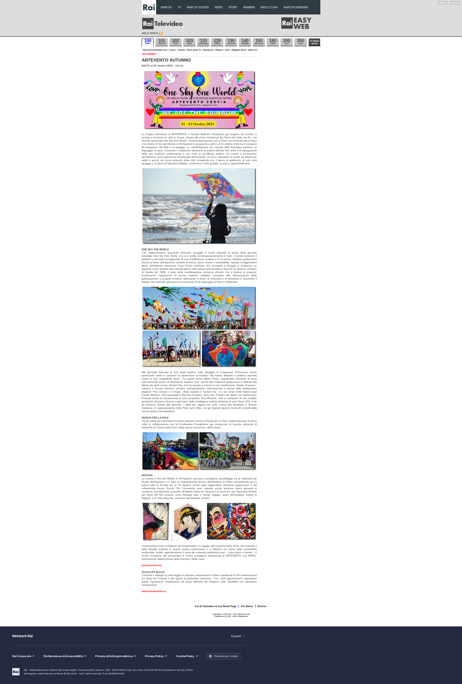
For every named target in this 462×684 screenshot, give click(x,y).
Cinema (181, 50)
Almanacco (208, 50)
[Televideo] (164, 24)
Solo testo (150, 33)
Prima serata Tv (194, 50)
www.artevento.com (152, 565)
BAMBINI (249, 7)
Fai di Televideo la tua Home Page (216, 606)
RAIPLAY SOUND (198, 7)
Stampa (443, 3)
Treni (227, 50)
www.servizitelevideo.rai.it (154, 50)
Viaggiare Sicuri (238, 50)
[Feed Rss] (161, 33)
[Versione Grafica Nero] (314, 42)
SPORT (232, 7)
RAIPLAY (166, 7)
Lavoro (172, 50)
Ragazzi (219, 50)
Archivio (455, 3)
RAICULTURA (269, 7)
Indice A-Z (253, 50)
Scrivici (261, 606)
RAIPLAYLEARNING (296, 7)
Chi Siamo (247, 606)
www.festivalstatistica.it (154, 591)
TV (179, 7)
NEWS (219, 7)
